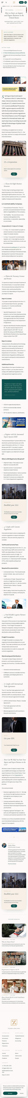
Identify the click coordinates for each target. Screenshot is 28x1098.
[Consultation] (25, 2)
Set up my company (19, 11)
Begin (21, 2)
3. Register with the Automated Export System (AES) (14, 55)
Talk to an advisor (11, 11)
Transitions (5, 1046)
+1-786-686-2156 (6, 1065)
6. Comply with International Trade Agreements (14, 63)
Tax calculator (5, 1055)
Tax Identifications (19, 1036)
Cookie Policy (8, 1089)
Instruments (5, 1038)
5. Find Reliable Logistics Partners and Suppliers (14, 61)
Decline (21, 1093)
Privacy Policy (17, 1089)
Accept (10, 1093)
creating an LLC (15, 247)
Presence (4, 1041)
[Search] (6, 2)
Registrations (5, 1043)
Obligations (18, 1038)
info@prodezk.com (7, 1068)
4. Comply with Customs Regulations (12, 59)
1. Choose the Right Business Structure (12, 50)
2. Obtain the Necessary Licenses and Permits (14, 53)
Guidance (4, 1058)
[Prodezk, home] (14, 2)
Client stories (18, 1055)
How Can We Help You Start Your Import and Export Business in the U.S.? (13, 66)
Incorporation (5, 1036)
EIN (16, 332)
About (16, 1053)
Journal (4, 1053)
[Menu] (2, 2)
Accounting (18, 1041)
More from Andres (12, 863)
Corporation (17, 775)
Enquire (17, 1058)
